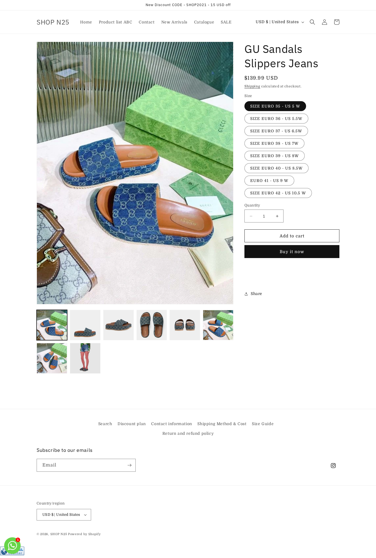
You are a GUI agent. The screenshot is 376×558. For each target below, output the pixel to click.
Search (105, 424)
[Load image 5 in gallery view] (185, 325)
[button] (312, 22)
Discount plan (132, 424)
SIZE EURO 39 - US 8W (274, 156)
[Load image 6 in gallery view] (218, 325)
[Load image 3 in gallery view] (118, 325)
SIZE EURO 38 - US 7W (274, 143)
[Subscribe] (129, 465)
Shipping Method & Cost (221, 424)
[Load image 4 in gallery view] (152, 325)
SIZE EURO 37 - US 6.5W (276, 131)
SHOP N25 (58, 534)
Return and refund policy (188, 433)
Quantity (252, 205)
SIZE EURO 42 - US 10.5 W (278, 193)
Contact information (171, 424)
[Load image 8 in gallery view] (85, 358)
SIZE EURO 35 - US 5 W (275, 106)
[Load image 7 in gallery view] (52, 358)
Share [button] (256, 293)
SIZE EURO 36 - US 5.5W (276, 118)
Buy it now (292, 251)
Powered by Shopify (84, 534)
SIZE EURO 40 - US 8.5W (276, 168)
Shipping (252, 86)
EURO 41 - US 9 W (269, 180)
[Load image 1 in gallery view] (52, 325)
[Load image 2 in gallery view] (85, 325)
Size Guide (263, 424)
